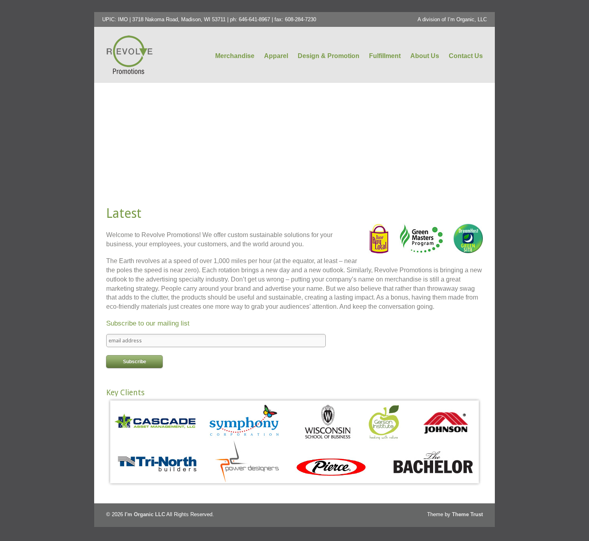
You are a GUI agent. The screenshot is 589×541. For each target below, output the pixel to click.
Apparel (276, 55)
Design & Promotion (328, 55)
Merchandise (234, 55)
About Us (424, 55)
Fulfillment (385, 55)
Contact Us (466, 55)
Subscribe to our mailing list (148, 323)
